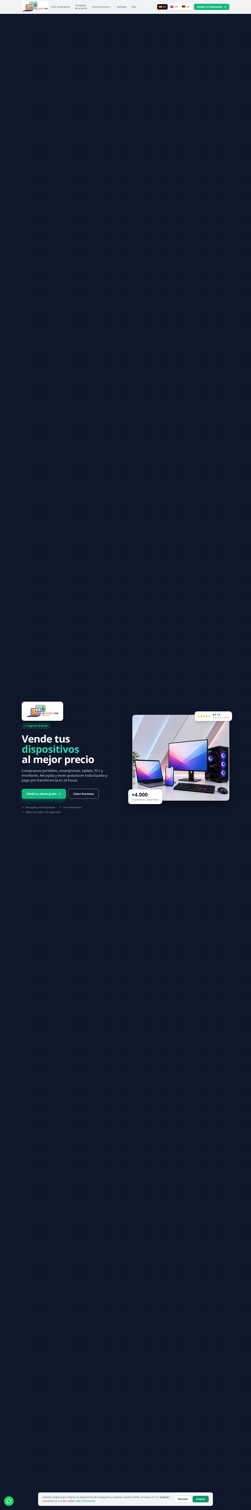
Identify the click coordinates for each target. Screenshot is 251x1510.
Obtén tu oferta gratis (41, 794)
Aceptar (200, 1499)
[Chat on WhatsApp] (9, 1501)
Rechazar (183, 1499)
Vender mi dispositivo (209, 6)
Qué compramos (60, 6)
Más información (85, 1500)
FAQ (133, 6)
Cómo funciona (100, 6)
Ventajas (122, 6)
